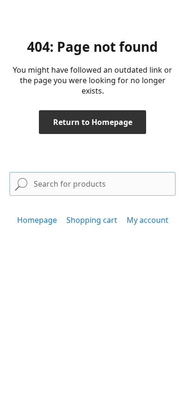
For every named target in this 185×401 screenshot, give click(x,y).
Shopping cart (91, 220)
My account (147, 220)
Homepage (37, 220)
